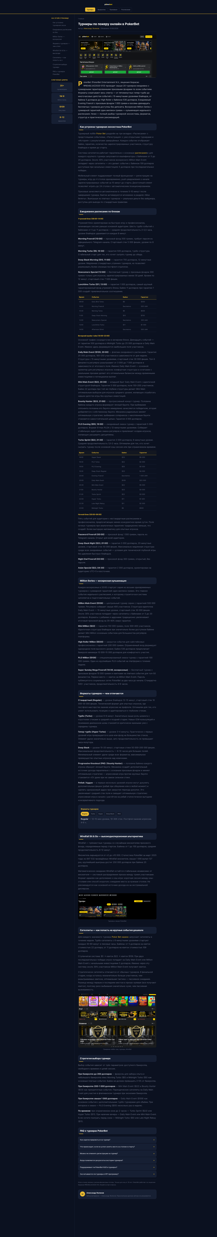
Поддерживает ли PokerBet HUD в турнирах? (98, 1167)
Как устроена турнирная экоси (59, 24)
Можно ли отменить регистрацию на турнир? (99, 1153)
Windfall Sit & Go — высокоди (60, 52)
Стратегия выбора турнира (60, 66)
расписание (141, 153)
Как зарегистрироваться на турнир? (95, 1140)
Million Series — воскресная (59, 38)
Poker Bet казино (120, 937)
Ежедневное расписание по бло (62, 31)
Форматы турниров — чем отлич (61, 45)
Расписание (125, 10)
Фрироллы (102, 10)
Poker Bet (101, 133)
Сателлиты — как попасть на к (59, 59)
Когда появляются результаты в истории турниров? (101, 1160)
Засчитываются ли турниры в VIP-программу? (99, 1174)
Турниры (90, 10)
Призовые (113, 10)
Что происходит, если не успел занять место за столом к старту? (107, 1147)
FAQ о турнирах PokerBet (59, 73)
